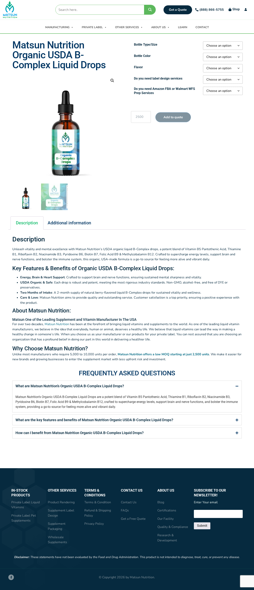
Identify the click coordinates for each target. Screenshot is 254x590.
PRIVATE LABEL (92, 27)
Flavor (138, 67)
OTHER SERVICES (127, 27)
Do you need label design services (158, 78)
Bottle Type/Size (145, 44)
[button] (112, 80)
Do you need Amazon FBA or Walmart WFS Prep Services (164, 91)
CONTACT (202, 27)
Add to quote (173, 117)
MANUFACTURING (57, 27)
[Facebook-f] (11, 577)
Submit (202, 526)
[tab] (127, 386)
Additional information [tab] (69, 222)
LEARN (182, 27)
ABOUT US (158, 27)
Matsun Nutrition (57, 324)
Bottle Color (142, 56)
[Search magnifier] (150, 9)
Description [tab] (27, 222)
